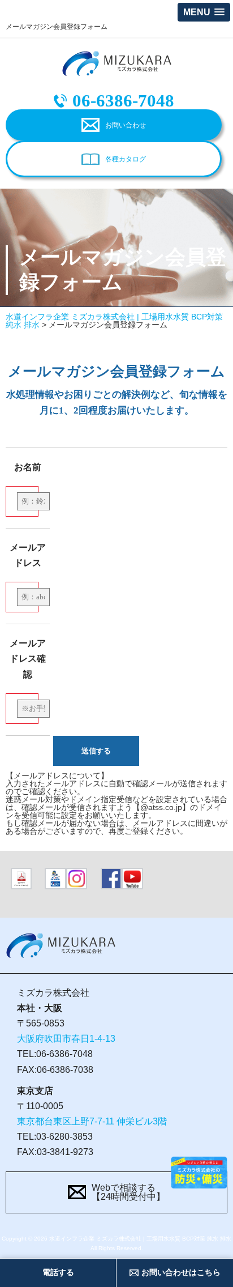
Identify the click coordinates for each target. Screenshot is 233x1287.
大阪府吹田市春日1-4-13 (66, 1038)
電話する (58, 1272)
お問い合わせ (125, 125)
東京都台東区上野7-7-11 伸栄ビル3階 (92, 1121)
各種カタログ (125, 159)
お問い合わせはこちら (181, 1272)
